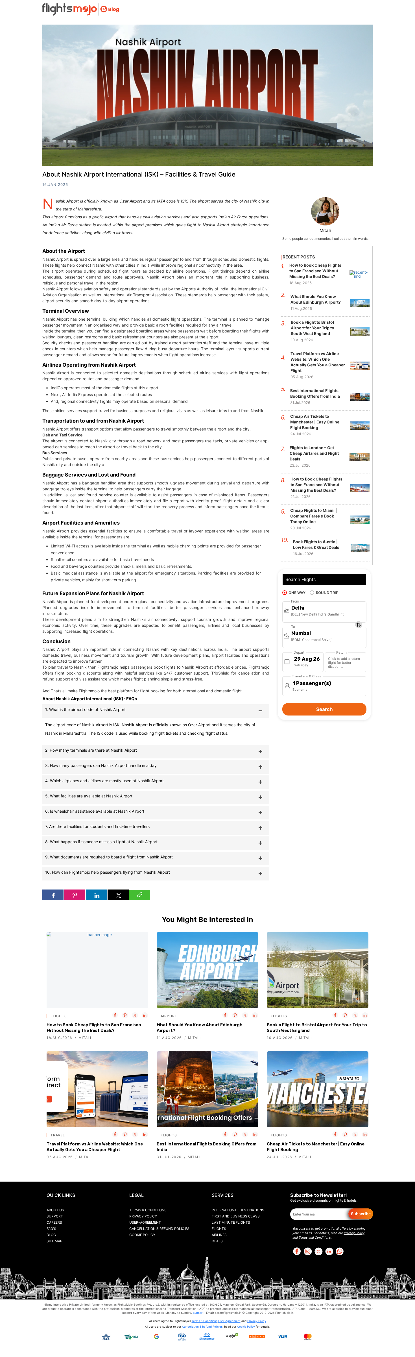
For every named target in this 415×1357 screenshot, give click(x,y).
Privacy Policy (143, 1216)
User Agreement (229, 1321)
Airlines (219, 1235)
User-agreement (145, 1222)
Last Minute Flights (231, 1222)
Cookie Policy (142, 1235)
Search (324, 709)
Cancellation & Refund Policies (159, 1228)
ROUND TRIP (327, 592)
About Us (55, 1210)
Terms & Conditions (148, 1210)
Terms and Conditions (315, 1237)
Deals (217, 1241)
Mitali (84, 1038)
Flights (219, 1228)
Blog (51, 1235)
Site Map (54, 1241)
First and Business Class (236, 1216)
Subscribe (361, 1213)
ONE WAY (297, 592)
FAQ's (51, 1228)
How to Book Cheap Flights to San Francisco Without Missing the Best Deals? (94, 1027)
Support (55, 1216)
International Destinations (238, 1210)
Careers (54, 1222)
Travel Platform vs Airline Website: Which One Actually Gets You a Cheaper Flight (95, 1146)
